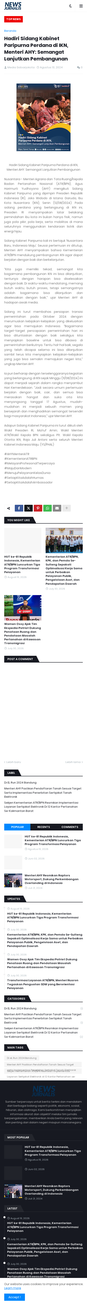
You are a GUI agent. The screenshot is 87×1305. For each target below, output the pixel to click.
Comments (69, 827)
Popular (17, 827)
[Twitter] (28, 508)
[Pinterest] (38, 508)
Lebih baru (13, 762)
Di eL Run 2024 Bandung (20, 783)
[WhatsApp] (47, 508)
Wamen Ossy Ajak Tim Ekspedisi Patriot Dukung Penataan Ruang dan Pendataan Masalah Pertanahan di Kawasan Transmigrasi (22, 633)
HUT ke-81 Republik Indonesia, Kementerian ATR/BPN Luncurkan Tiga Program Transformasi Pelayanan (22, 564)
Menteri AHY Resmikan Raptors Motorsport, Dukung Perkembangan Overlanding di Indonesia (59, 19)
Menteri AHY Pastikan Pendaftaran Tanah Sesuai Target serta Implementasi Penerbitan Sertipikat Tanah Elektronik (43, 792)
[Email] (57, 508)
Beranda (10, 31)
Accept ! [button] (14, 1297)
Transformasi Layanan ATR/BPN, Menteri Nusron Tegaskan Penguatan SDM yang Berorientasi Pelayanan (42, 984)
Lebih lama (73, 762)
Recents (43, 827)
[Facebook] (19, 508)
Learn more (12, 1288)
